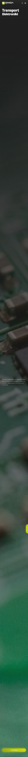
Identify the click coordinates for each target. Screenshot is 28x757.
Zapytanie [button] (27, 528)
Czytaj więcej (14, 750)
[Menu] (25, 3)
